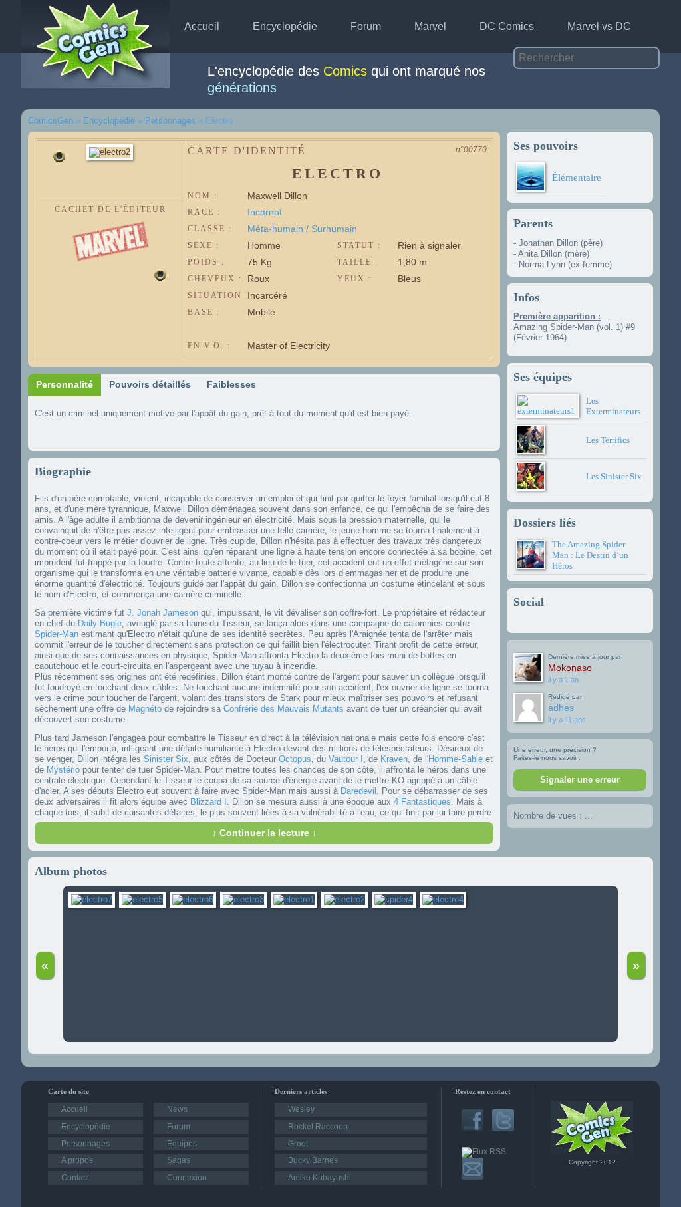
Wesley (301, 1109)
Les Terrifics (608, 440)
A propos (77, 1160)
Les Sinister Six (614, 476)
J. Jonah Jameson (162, 613)
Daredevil (358, 791)
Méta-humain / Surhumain (302, 228)
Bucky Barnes (313, 1160)
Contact (75, 1177)
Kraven (394, 759)
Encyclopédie (285, 26)
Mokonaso (570, 667)
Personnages (170, 121)
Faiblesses (231, 384)
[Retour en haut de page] (17, 1030)
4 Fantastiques (422, 802)
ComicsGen (50, 121)
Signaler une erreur (580, 780)
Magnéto (145, 709)
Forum (365, 26)
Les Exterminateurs (613, 406)
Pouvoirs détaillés (150, 384)
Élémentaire (576, 177)
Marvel (430, 26)
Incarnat (264, 212)
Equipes (182, 1143)
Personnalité (64, 384)
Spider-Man (56, 634)
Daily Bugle (100, 623)
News (177, 1109)
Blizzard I (208, 802)
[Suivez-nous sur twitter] (503, 1128)
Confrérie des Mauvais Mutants (283, 709)
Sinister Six (166, 759)
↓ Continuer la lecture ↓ (264, 832)
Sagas (178, 1160)
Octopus (295, 759)
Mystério (63, 770)
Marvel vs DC (599, 26)
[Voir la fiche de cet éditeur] (110, 226)
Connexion (187, 1177)
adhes (561, 707)
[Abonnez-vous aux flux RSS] (484, 1151)
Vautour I (346, 759)
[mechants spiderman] (396, 899)
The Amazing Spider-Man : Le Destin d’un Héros (590, 555)
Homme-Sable (455, 759)
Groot (298, 1143)
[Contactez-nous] (472, 1177)
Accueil (201, 26)
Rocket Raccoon (318, 1126)
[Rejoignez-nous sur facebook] (472, 1128)
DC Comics (506, 26)
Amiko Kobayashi (319, 1177)
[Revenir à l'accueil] (592, 1152)
